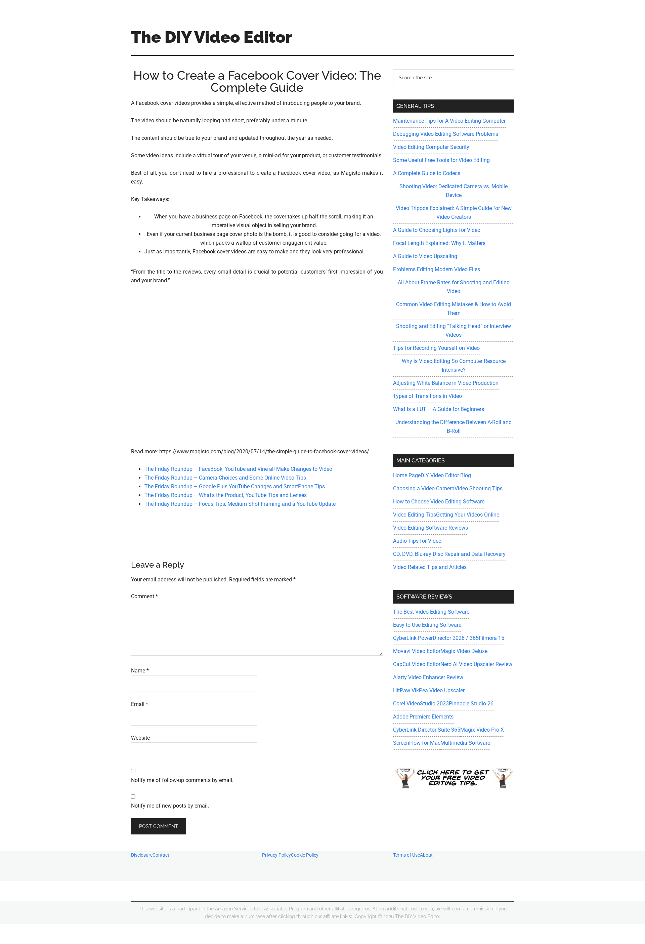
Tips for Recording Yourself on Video (436, 348)
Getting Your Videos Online (467, 514)
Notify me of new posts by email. (170, 806)
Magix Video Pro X (482, 730)
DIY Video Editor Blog (446, 475)
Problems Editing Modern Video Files (436, 269)
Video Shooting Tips (479, 488)
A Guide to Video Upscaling (425, 256)
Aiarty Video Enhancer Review (428, 677)
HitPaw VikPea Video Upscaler (429, 690)
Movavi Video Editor (416, 651)
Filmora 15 (491, 638)
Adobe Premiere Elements (423, 716)
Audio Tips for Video (417, 541)
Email (139, 704)
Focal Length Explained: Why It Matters (439, 243)
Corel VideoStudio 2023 (421, 703)
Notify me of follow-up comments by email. (182, 780)
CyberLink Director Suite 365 (426, 730)
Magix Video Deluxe (463, 651)
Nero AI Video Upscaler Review (476, 664)
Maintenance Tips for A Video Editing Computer (449, 121)
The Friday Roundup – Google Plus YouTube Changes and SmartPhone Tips (234, 486)
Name (140, 670)
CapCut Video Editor (416, 664)
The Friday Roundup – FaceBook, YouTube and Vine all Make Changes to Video (238, 469)
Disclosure (142, 855)
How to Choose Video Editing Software (438, 501)
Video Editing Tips (414, 514)
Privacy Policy (276, 855)
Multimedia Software (465, 743)
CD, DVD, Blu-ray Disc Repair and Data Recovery (449, 554)
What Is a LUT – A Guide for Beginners (438, 409)
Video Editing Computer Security (431, 147)
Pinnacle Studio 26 (471, 703)
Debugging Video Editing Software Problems (445, 134)
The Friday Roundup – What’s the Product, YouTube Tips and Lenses (225, 495)
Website (140, 738)
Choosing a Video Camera (424, 488)
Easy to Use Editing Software (427, 625)
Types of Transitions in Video (427, 396)
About (426, 855)
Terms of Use (406, 855)
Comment (144, 596)
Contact (161, 855)
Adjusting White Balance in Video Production (446, 383)
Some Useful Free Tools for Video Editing (441, 160)
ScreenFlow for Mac (416, 743)
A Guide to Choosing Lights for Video (436, 230)
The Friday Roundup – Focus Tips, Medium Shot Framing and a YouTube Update (240, 504)
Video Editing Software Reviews (430, 528)
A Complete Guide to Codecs (426, 173)
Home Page (407, 475)
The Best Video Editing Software (431, 612)
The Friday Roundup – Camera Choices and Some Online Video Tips (225, 478)
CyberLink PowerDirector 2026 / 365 (436, 638)
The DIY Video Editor (211, 37)
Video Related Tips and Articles (430, 567)
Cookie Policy (304, 855)
